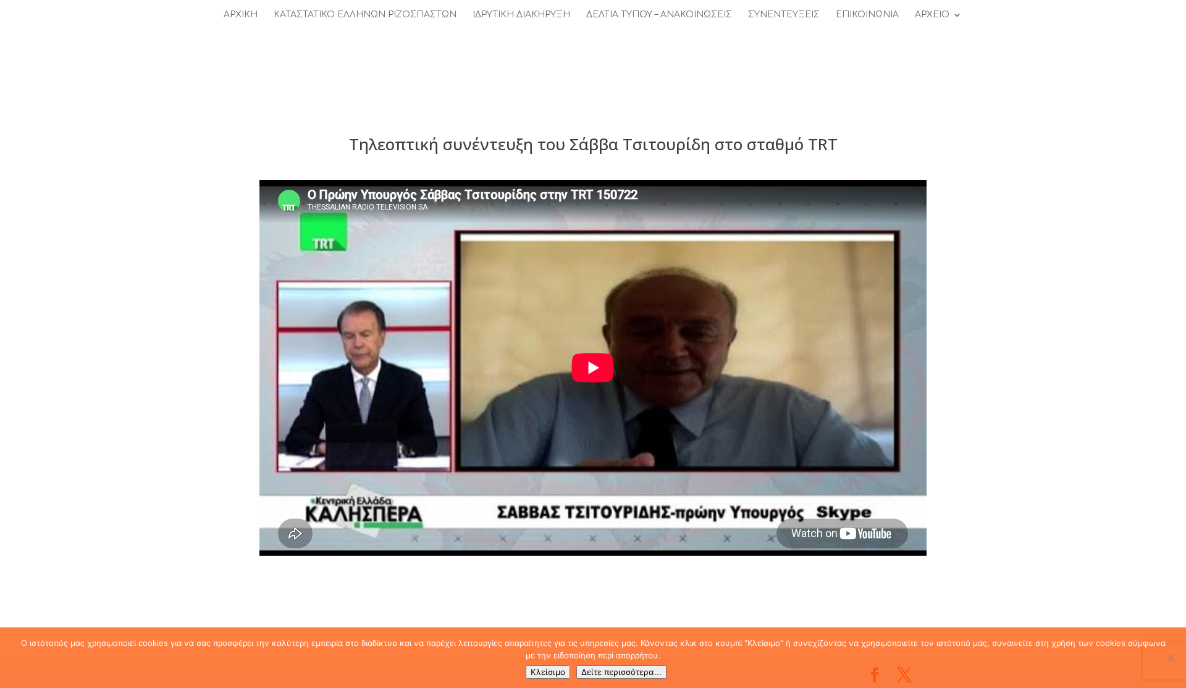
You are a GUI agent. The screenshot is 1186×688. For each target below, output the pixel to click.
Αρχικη (241, 15)
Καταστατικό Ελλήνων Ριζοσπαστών (365, 15)
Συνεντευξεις (784, 15)
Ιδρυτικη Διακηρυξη (521, 15)
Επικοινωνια (867, 15)
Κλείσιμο (548, 672)
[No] (1170, 658)
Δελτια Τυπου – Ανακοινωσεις (659, 15)
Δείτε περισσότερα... (621, 672)
